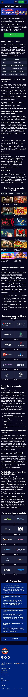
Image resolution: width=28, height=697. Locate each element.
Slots (23, 193)
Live (10, 193)
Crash (16, 193)
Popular (3, 193)
